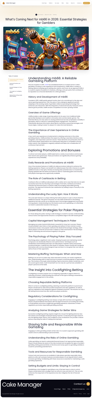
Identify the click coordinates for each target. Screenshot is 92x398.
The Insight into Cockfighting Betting (15, 92)
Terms (84, 393)
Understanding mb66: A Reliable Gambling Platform (16, 80)
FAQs (69, 389)
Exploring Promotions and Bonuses (15, 84)
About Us (75, 393)
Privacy (80, 393)
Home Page (57, 389)
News (64, 389)
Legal (88, 393)
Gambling (55, 14)
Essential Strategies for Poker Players (16, 88)
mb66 (46, 84)
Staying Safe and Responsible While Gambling (16, 96)
